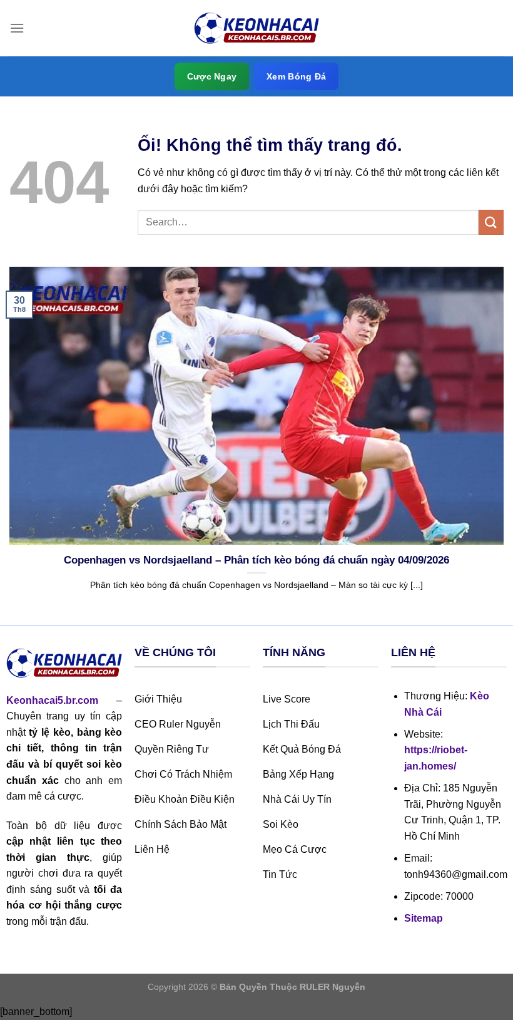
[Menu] (16, 28)
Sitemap (423, 918)
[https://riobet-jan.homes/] (256, 28)
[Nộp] (491, 222)
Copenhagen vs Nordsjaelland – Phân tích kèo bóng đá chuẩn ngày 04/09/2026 (256, 560)
